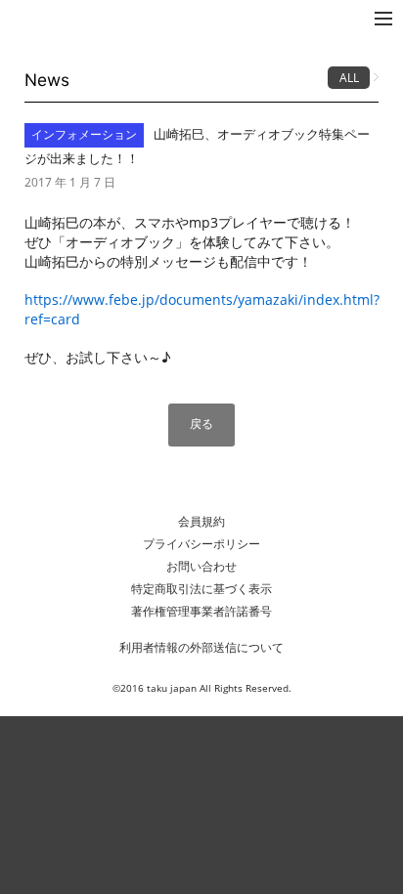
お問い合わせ (201, 566)
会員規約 (201, 521)
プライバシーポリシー (201, 543)
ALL (349, 77)
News (46, 79)
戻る (201, 423)
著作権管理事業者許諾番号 (201, 611)
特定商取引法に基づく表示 (201, 588)
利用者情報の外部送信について (201, 647)
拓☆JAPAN (52, 18)
